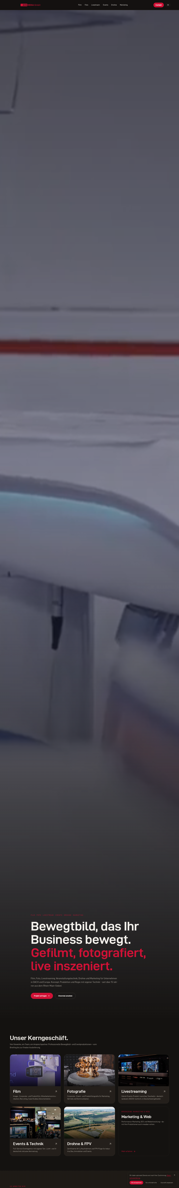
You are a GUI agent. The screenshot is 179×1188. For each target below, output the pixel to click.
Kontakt (159, 5)
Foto (86, 5)
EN (168, 5)
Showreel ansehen (65, 996)
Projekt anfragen (40, 996)
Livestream (95, 5)
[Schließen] (174, 1175)
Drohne (114, 5)
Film (80, 5)
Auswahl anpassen (167, 1182)
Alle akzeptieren (136, 1182)
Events (105, 5)
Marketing (124, 5)
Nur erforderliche (151, 1182)
